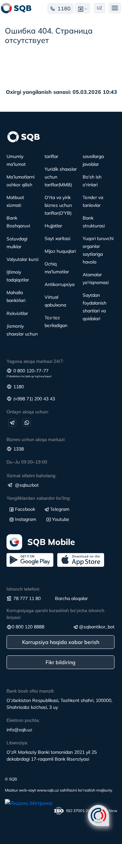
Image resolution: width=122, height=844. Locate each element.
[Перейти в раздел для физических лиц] (16, 8)
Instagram (25, 519)
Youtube (60, 519)
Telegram (59, 509)
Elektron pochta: (23, 720)
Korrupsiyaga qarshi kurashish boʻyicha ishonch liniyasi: (55, 614)
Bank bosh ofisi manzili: (31, 691)
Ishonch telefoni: (23, 589)
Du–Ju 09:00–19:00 (27, 462)
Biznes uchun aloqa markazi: (36, 439)
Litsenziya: (17, 742)
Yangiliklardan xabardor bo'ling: (39, 498)
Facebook (25, 509)
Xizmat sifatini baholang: (32, 475)
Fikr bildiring (60, 662)
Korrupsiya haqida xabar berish (60, 642)
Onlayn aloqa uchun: (28, 411)
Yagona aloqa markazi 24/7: (35, 361)
